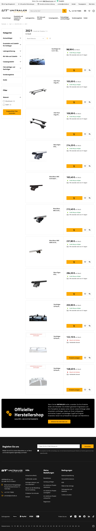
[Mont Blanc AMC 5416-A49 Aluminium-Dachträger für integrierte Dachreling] (38, 220)
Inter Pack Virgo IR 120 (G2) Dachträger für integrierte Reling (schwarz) (57, 114)
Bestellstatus (47, 478)
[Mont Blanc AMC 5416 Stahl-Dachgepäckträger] (36, 188)
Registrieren (47, 502)
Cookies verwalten (67, 495)
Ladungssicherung (9, 51)
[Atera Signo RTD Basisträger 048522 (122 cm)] (38, 156)
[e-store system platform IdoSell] (93, 526)
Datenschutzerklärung (68, 475)
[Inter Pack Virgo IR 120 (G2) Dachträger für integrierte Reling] (38, 92)
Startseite (4, 24)
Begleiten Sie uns (10, 446)
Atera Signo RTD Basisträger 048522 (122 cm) (56, 146)
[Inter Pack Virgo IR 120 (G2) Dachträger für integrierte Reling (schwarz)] (38, 124)
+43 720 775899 (76, 11)
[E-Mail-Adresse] (85, 11)
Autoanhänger (7, 38)
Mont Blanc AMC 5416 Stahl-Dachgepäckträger (54, 178)
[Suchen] (64, 11)
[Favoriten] (89, 11)
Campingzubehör (8, 62)
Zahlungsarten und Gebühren (67, 490)
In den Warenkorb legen (74, 70)
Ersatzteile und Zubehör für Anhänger (11, 44)
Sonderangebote (8, 74)
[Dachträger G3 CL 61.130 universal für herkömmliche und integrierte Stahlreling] (37, 60)
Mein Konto (91, 4)
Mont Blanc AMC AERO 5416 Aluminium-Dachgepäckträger (54, 241)
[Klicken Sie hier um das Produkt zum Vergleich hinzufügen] (89, 70)
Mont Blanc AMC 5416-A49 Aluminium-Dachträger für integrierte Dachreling (56, 210)
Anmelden (88, 446)
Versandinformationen (68, 479)
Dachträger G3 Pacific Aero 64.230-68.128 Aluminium (57, 305)
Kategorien (7, 33)
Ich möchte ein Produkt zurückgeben (50, 492)
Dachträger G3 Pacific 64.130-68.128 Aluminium (57, 369)
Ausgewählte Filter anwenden (12, 112)
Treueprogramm (82, 4)
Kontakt (73, 4)
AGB (63, 482)
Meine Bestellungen (49, 471)
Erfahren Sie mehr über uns (59, 422)
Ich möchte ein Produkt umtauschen (50, 497)
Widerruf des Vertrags (68, 486)
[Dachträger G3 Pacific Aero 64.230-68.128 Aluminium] (38, 315)
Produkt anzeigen (74, 358)
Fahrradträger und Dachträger (9, 68)
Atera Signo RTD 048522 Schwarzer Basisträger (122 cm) (56, 273)
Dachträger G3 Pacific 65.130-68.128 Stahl (57, 337)
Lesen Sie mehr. (44, 453)
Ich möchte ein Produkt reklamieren (50, 486)
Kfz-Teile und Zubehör (10, 56)
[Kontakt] (12, 473)
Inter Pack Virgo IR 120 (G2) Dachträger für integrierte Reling (57, 82)
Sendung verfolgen (49, 482)
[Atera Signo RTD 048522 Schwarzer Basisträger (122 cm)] (38, 283)
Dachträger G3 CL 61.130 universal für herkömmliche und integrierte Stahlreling (56, 50)
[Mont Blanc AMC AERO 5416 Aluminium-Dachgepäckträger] (36, 252)
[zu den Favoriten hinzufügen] (85, 70)
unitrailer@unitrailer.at (10, 496)
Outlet (5, 80)
